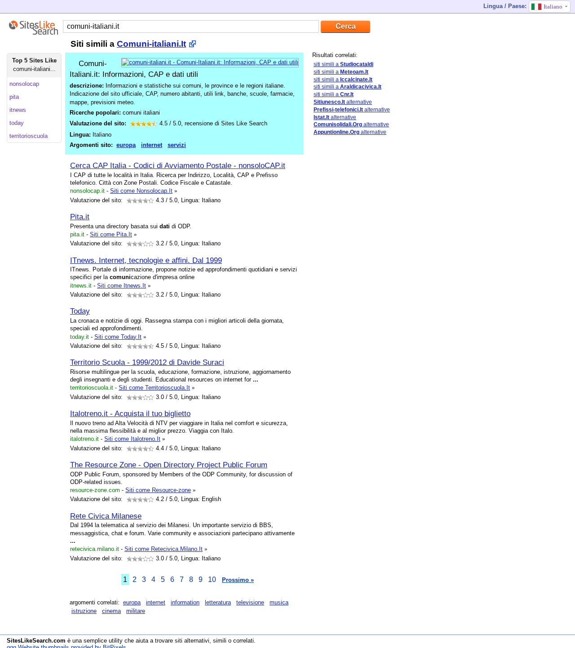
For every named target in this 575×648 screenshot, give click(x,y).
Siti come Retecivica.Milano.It (163, 549)
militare (135, 611)
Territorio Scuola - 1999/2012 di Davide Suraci (147, 362)
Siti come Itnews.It (121, 285)
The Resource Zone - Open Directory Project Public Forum (168, 464)
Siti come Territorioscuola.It (154, 387)
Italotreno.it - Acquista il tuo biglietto (130, 413)
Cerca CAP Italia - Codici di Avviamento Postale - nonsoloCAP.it (177, 165)
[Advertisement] (379, 284)
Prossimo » (238, 580)
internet (151, 145)
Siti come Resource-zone (158, 490)
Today (80, 310)
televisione (250, 602)
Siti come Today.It (118, 336)
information (185, 602)
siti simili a (343, 64)
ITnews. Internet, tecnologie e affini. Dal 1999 (146, 260)
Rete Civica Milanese (106, 515)
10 (212, 579)
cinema (111, 611)
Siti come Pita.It (111, 234)
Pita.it (79, 216)
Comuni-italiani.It (151, 44)
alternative (343, 102)
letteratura (218, 602)
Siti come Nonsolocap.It (141, 190)
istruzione (84, 611)
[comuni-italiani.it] (210, 62)
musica (279, 602)
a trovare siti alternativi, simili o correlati (202, 640)
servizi (177, 145)
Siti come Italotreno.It (132, 438)
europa (126, 145)
